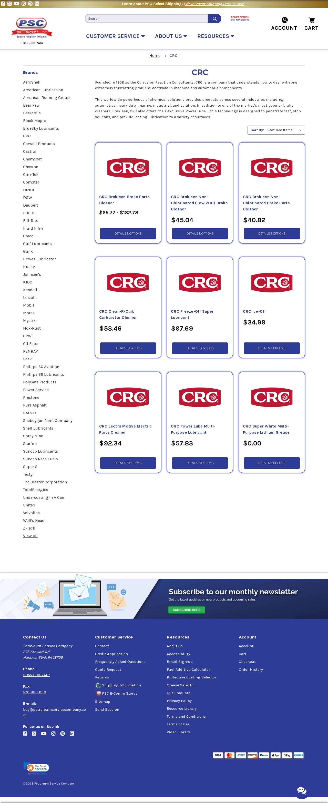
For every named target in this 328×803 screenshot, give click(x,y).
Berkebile (32, 112)
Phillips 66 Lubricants (43, 374)
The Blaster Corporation (45, 482)
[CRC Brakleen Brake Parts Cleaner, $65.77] (128, 168)
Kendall (30, 289)
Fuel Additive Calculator (188, 669)
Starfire (30, 443)
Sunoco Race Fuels (40, 458)
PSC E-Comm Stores (120, 693)
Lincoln (30, 297)
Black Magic (34, 120)
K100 (27, 282)
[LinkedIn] (37, 4)
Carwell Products (39, 143)
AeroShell (31, 82)
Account (246, 646)
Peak (27, 359)
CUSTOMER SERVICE (113, 36)
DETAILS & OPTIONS (128, 233)
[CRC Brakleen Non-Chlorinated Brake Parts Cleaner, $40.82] (272, 168)
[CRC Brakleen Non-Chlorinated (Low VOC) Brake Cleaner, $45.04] (200, 168)
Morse (29, 312)
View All (30, 535)
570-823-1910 (34, 692)
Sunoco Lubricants (40, 451)
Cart (242, 654)
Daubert (30, 205)
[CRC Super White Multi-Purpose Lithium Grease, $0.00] (272, 397)
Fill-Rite (30, 220)
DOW (27, 197)
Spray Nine (33, 435)
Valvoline (31, 512)
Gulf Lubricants (37, 243)
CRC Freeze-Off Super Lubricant (192, 314)
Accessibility (178, 654)
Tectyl (28, 474)
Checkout (247, 661)
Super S (30, 466)
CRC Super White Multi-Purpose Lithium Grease (266, 429)
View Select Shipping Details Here (214, 4)
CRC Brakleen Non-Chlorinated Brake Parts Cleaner (266, 203)
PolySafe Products (39, 382)
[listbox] (285, 130)
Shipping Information (121, 685)
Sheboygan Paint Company (47, 420)
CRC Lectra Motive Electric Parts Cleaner (125, 429)
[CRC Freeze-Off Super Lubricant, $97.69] (200, 282)
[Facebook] (4, 4)
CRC (27, 136)
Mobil (28, 305)
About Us (175, 646)
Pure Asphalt (35, 405)
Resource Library (182, 708)
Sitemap (102, 701)
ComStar (31, 182)
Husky (29, 266)
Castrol (29, 151)
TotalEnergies (35, 489)
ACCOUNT (284, 28)
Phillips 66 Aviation (41, 366)
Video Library (178, 732)
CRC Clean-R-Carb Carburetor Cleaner (118, 314)
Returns (102, 677)
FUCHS (29, 212)
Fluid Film (33, 228)
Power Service (36, 389)
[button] (36, 769)
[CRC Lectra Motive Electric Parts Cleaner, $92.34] (128, 397)
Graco (28, 235)
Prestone (31, 397)
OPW (27, 335)
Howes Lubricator (39, 259)
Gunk (28, 251)
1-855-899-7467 (36, 675)
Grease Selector (181, 685)
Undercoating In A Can (43, 497)
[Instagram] (25, 4)
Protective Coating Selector (191, 677)
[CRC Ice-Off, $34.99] (272, 282)
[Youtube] (18, 4)
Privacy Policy (179, 700)
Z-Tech (29, 528)
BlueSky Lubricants (41, 128)
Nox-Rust (32, 328)
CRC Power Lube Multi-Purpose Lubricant (193, 429)
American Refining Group (46, 97)
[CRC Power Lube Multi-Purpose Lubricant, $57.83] (200, 397)
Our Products (178, 692)
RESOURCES (214, 36)
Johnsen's (32, 274)
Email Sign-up (180, 661)
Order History (251, 669)
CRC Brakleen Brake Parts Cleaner (124, 200)
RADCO (29, 412)
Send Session (107, 709)
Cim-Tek (30, 174)
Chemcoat (32, 159)
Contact (102, 646)
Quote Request (108, 669)
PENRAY (30, 351)
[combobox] (146, 18)
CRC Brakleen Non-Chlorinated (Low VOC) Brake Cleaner (199, 203)
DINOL (29, 189)
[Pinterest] (31, 4)
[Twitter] (10, 4)
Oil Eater (31, 343)
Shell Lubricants (38, 428)
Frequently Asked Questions (120, 661)
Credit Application (111, 654)
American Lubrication (43, 89)
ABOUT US (169, 36)
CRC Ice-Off (254, 311)
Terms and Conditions (186, 716)
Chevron (30, 166)
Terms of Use (178, 724)
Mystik (29, 320)
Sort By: (257, 130)
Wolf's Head (34, 520)
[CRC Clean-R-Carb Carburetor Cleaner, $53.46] (128, 282)
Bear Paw (31, 105)
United (29, 505)
